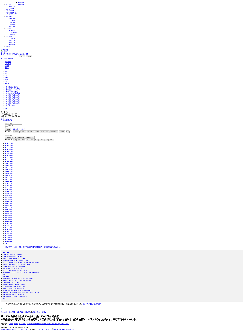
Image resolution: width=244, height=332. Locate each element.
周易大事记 (36, 312)
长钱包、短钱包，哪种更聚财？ (13, 288)
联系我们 (12, 42)
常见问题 (12, 38)
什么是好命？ (10, 105)
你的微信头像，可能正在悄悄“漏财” (15, 286)
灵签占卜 (12, 24)
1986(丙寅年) (9, 189)
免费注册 (4, 120)
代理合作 (12, 30)
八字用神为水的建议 (13, 95)
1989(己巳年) (9, 183)
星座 (6, 81)
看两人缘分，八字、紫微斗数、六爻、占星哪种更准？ (21, 272)
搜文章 (22, 56)
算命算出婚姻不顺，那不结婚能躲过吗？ (16, 264)
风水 (6, 75)
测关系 (11, 12)
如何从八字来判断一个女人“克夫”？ (15, 258)
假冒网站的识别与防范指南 (92, 304)
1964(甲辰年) (9, 233)
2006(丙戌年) (9, 149)
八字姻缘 (36, 131)
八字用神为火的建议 (13, 99)
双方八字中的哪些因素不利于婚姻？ (15, 270)
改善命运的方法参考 (13, 93)
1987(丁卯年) (9, 187)
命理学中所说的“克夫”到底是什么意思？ (16, 260)
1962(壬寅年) (9, 237)
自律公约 (58, 247)
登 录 (2, 118)
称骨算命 (12, 18)
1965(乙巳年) (9, 231)
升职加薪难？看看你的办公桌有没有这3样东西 (18, 278)
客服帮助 (9, 36)
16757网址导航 (43, 324)
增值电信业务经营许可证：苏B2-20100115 (15, 329)
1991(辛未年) (9, 179)
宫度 (46, 139)
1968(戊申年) (9, 225)
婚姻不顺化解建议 (12, 91)
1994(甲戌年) (9, 173)
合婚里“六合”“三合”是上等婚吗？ (14, 266)
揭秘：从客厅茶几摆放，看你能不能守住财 (17, 280)
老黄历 (7, 83)
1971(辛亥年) (9, 219)
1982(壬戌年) (9, 197)
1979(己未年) (9, 203)
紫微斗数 (21, 4)
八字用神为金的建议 (13, 103)
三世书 (41, 139)
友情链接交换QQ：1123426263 (58, 324)
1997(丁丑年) (9, 167)
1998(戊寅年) (9, 165)
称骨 (23, 139)
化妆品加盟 (22, 324)
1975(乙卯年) (9, 211)
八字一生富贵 (44, 131)
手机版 (44, 312)
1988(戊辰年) (9, 185)
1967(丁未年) (9, 227)
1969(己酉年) (9, 223)
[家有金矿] (1, 308)
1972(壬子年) (9, 217)
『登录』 (9, 10)
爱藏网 (16, 324)
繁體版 (8, 46)
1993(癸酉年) (9, 175)
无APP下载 (13, 32)
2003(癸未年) (9, 155)
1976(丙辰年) (9, 209)
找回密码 (10, 120)
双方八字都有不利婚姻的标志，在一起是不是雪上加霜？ (22, 262)
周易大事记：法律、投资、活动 (15, 247)
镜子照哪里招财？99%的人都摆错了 (15, 284)
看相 (6, 77)
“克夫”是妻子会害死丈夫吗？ (12, 256)
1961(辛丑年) (9, 239)
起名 (6, 73)
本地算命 (12, 22)
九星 (14, 139)
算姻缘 (7, 66)
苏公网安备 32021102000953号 (64, 329)
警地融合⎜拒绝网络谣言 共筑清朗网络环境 (40, 247)
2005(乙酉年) (9, 151)
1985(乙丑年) (9, 191)
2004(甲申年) (9, 153)
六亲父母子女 (54, 131)
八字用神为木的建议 (13, 97)
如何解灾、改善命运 (13, 89)
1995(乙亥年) (9, 171)
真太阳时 (22, 129)
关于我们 (12, 40)
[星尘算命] (4, 50)
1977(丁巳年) (9, 207)
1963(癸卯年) (9, 235)
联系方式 (12, 312)
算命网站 (12, 34)
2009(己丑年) (9, 143)
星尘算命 (9, 4)
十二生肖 (12, 20)
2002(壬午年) (9, 157)
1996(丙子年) (9, 169)
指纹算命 (12, 26)
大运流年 (61, 131)
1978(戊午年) (9, 205)
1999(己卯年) (9, 163)
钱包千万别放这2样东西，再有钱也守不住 (17, 290)
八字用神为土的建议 (13, 101)
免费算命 (21, 2)
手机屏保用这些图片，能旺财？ (13, 294)
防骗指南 (12, 44)
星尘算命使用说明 (12, 87)
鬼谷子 (51, 139)
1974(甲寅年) (9, 213)
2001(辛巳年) (9, 159)
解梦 (6, 79)
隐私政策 (27, 312)
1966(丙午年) (9, 229)
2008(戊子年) (9, 145)
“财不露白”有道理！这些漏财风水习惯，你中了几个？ (21, 292)
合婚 (10, 14)
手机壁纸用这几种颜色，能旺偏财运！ (16, 296)
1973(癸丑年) (9, 215)
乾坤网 (11, 324)
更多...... (7, 243)
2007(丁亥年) (9, 147)
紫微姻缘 (29, 131)
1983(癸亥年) (9, 195)
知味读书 (30, 324)
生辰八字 (12, 6)
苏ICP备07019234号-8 (45, 329)
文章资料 (9, 16)
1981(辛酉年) (9, 199)
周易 (6, 71)
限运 (67, 131)
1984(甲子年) (9, 193)
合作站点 (9, 28)
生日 (27, 139)
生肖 (36, 139)
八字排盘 (12, 10)
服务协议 (20, 312)
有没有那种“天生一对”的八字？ (13, 268)
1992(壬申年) (9, 177)
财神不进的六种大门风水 (11, 282)
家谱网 (35, 324)
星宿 (19, 139)
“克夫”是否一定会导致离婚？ (12, 254)
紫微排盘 (12, 8)
